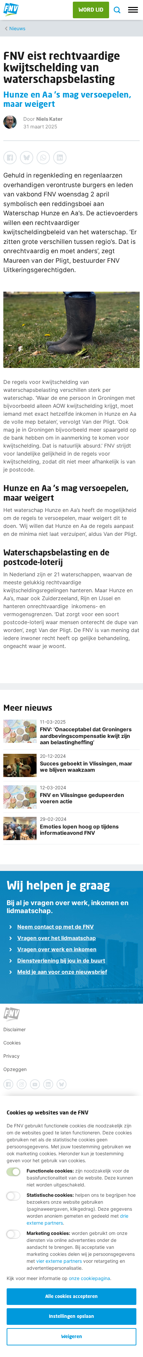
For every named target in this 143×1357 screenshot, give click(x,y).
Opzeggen (15, 1069)
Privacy (11, 1056)
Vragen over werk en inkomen (56, 949)
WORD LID (90, 9)
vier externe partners (59, 1261)
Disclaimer (14, 1029)
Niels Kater (49, 119)
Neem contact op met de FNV (55, 926)
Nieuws (17, 28)
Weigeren (71, 1336)
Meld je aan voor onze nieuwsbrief (62, 971)
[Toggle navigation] (133, 10)
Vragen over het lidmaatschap (56, 938)
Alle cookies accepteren (71, 1296)
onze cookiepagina (89, 1278)
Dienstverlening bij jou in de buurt (61, 960)
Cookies (12, 1042)
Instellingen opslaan (71, 1316)
